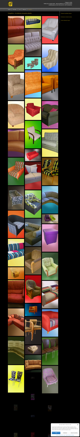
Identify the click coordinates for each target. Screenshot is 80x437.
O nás (20, 9)
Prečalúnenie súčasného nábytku (66, 16)
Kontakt (9, 9)
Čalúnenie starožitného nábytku (66, 13)
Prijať (56, 432)
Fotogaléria (30, 9)
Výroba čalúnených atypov (65, 20)
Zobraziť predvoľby (74, 432)
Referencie (24, 9)
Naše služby (15, 9)
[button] (77, 424)
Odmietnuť (65, 432)
